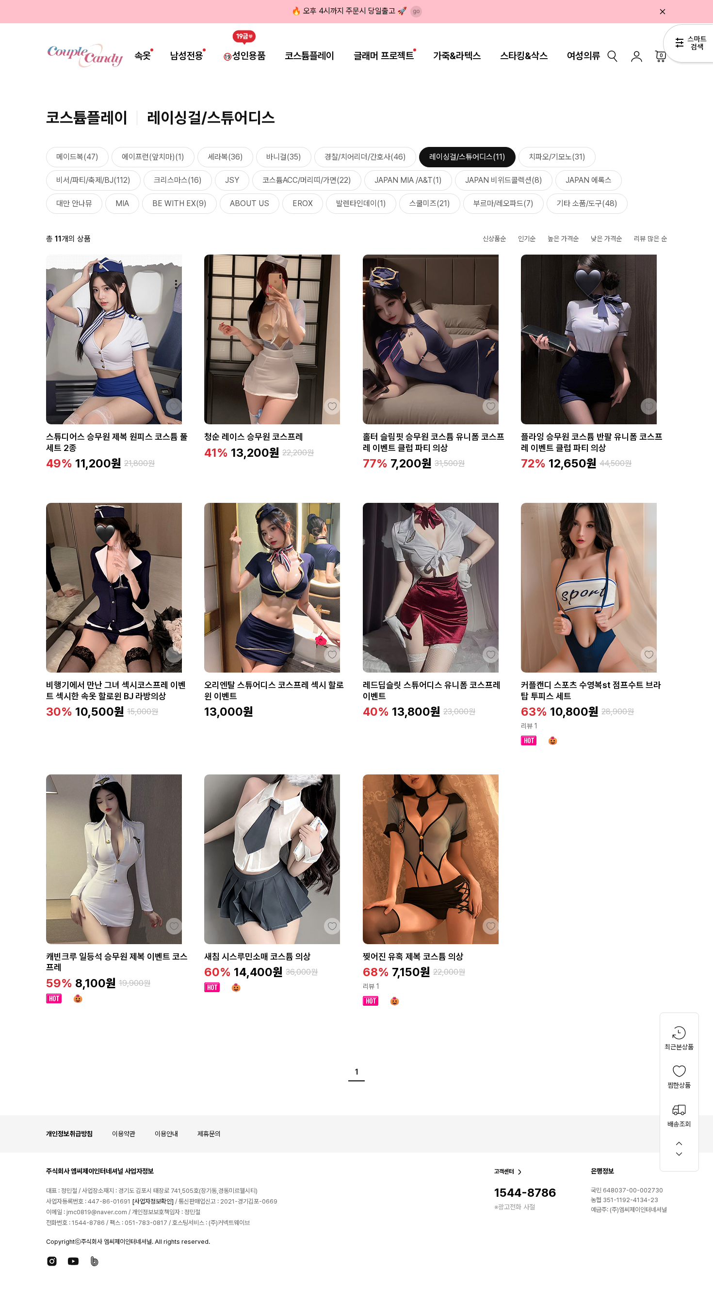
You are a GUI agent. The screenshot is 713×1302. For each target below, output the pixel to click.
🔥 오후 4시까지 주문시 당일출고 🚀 (349, 11)
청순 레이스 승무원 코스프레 (253, 437)
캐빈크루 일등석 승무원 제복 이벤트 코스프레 (117, 962)
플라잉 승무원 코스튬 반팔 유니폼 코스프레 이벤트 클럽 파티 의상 (592, 442)
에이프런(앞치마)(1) (153, 156)
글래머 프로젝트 (384, 56)
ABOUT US (249, 203)
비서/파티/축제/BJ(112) (93, 180)
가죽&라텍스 (457, 56)
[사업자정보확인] (153, 1201)
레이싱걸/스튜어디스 (211, 118)
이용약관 (123, 1134)
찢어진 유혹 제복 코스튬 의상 (413, 956)
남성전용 (186, 56)
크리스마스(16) (178, 180)
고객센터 (504, 1171)
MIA (122, 203)
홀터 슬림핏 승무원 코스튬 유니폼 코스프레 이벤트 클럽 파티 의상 (433, 442)
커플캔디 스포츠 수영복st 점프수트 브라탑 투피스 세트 (591, 690)
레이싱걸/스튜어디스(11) (467, 156)
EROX (302, 203)
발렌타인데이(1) (361, 203)
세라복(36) (225, 156)
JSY (232, 180)
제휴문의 (209, 1134)
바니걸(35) (283, 156)
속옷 (142, 56)
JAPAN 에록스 (589, 180)
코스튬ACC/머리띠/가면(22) (306, 180)
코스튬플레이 (309, 56)
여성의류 (583, 56)
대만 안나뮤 (74, 203)
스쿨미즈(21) (429, 203)
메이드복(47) (77, 156)
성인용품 (248, 56)
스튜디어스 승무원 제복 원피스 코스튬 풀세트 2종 (117, 442)
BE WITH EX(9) (179, 203)
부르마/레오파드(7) (503, 203)
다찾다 (688, 45)
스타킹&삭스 (524, 56)
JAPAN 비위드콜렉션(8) (503, 180)
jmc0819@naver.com (96, 1212)
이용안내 (166, 1134)
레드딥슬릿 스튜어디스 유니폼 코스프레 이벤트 (432, 690)
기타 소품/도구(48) (587, 203)
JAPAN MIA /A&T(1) (408, 180)
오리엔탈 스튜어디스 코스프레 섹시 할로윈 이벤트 (274, 690)
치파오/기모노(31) (557, 156)
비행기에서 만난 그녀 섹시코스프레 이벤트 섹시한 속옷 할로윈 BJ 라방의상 (116, 690)
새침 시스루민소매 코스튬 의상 (257, 956)
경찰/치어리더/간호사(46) (365, 156)
